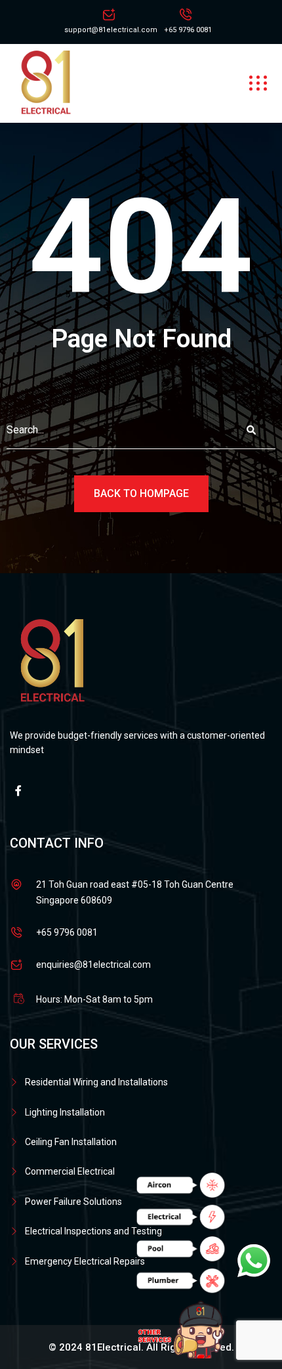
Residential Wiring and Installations (96, 1082)
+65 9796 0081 (188, 30)
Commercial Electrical (70, 1171)
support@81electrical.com (110, 30)
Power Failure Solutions (73, 1201)
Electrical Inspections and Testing (93, 1231)
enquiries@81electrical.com (93, 964)
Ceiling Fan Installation (71, 1142)
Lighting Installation (65, 1112)
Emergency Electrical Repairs (85, 1261)
